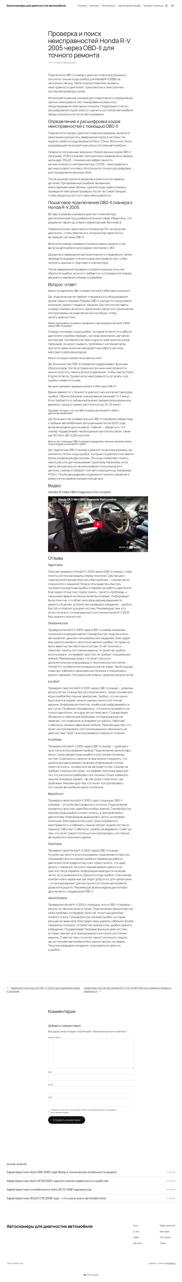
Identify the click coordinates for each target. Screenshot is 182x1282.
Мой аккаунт (109, 5)
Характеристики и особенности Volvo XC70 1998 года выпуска (49, 1189)
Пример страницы (153, 5)
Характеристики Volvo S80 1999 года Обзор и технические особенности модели (62, 1172)
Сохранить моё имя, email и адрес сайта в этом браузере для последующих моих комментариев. (83, 1111)
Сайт (50, 1097)
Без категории (70, 62)
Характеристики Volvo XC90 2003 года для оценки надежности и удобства (57, 1181)
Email (51, 1084)
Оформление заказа (129, 5)
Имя (50, 1072)
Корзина (82, 5)
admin (59, 62)
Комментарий (54, 1037)
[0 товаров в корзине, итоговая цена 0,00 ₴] (172, 6)
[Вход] (166, 6)
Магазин (94, 5)
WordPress (170, 1263)
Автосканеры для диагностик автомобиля (36, 6)
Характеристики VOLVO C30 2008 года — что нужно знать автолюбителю (56, 1198)
